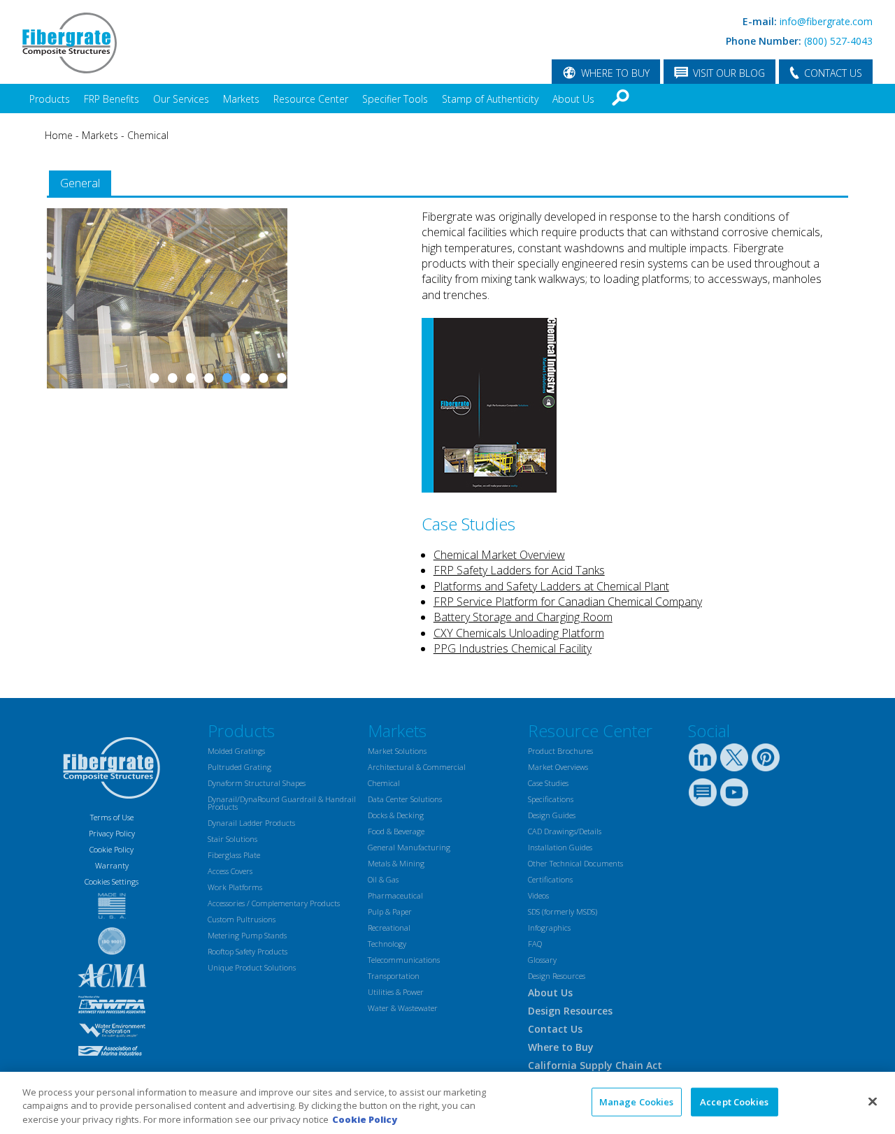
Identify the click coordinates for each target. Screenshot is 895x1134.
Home (59, 135)
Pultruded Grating (239, 767)
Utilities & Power (396, 992)
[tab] (80, 183)
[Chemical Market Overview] (489, 488)
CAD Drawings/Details (564, 831)
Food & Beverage (396, 831)
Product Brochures (560, 751)
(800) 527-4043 (838, 41)
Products (49, 99)
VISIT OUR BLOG (729, 73)
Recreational (389, 927)
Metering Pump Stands (247, 935)
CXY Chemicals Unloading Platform (519, 633)
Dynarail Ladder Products (251, 822)
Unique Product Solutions (252, 967)
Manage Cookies (636, 1101)
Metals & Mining (396, 863)
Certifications (550, 879)
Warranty (112, 865)
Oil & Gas (383, 879)
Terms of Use (112, 817)
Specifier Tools (395, 99)
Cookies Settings (111, 881)
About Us (573, 99)
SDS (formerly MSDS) (562, 911)
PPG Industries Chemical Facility (513, 648)
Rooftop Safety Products (247, 951)
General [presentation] (80, 183)
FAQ (535, 943)
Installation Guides (560, 847)
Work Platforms (235, 887)
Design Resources (556, 976)
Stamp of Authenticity (490, 99)
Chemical (148, 135)
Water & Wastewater (403, 1008)
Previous (64, 357)
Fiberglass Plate (234, 855)
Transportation (394, 976)
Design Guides (551, 815)
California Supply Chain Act (595, 1065)
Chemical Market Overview (499, 554)
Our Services (181, 99)
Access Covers (230, 871)
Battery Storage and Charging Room (523, 617)
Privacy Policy (112, 833)
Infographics (549, 927)
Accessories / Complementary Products (274, 903)
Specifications (550, 799)
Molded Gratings (236, 751)
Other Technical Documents (575, 863)
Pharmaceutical (395, 895)
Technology (387, 943)
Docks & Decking (396, 815)
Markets (241, 99)
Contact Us (555, 1028)
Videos (538, 895)
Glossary (542, 959)
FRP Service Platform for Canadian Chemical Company (568, 601)
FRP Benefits (111, 99)
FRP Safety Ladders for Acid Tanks (519, 570)
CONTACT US (833, 73)
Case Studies (548, 783)
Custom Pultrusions (241, 919)
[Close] (872, 1101)
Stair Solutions (232, 839)
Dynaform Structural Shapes (257, 783)
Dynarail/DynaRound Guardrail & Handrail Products (282, 803)
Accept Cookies (734, 1101)
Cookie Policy (112, 849)
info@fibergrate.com (826, 21)
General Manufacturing (409, 847)
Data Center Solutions (405, 799)
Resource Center (310, 99)
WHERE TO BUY (615, 73)
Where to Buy (561, 1047)
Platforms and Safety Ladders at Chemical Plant (551, 586)
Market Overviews (558, 767)
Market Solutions (397, 751)
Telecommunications (404, 959)
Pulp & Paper (390, 911)
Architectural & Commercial (417, 767)
